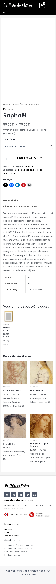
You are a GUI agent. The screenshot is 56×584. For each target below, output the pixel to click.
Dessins (15, 104)
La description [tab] (11, 200)
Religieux (37, 170)
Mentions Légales (12, 555)
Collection (8, 532)
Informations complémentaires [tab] (20, 206)
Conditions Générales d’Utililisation (19, 545)
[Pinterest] (13, 494)
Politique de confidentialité (16, 552)
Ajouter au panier (30, 158)
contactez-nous (11, 535)
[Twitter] (27, 494)
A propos (8, 529)
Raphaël (28, 170)
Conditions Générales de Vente (18, 548)
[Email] (34, 494)
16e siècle (26, 104)
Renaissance (9, 173)
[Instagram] (7, 494)
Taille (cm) (9, 139)
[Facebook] (20, 494)
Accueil (6, 104)
